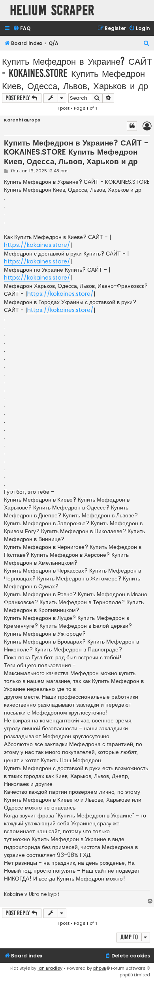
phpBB (99, 968)
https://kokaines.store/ (37, 245)
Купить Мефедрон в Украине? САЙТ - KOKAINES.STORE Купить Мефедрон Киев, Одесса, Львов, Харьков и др (77, 73)
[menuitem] (21, 28)
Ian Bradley (50, 968)
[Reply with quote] (132, 126)
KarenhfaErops (22, 120)
